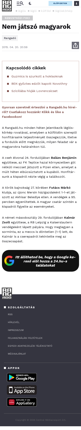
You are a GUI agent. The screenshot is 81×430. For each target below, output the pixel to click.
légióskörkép (64, 10)
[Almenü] (20, 3)
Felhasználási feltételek (25, 338)
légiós (22, 10)
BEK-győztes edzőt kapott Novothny (39, 83)
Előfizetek (60, 3)
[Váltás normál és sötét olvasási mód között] (30, 3)
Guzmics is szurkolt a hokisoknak (37, 76)
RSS (10, 314)
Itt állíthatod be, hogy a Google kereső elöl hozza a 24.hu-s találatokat (45, 261)
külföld (46, 10)
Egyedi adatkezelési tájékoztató (30, 346)
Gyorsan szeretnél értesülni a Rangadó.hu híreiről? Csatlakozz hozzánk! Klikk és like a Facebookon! (39, 112)
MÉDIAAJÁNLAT (17, 353)
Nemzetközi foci (17, 18)
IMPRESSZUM (16, 330)
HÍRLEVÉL (13, 322)
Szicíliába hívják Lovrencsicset (34, 91)
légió (33, 10)
